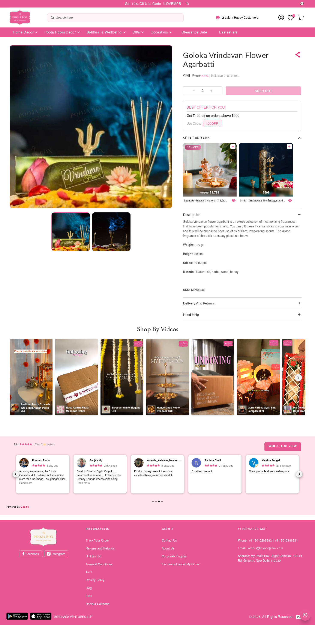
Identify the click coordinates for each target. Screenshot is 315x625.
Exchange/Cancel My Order (180, 564)
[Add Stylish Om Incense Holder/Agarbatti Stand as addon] (289, 146)
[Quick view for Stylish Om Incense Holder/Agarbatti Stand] (290, 200)
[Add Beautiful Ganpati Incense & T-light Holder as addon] (233, 146)
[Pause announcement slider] (301, 3)
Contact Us (169, 540)
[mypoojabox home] (43, 537)
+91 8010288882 (260, 540)
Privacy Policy (95, 580)
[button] (242, 214)
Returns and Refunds (100, 548)
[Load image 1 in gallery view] (70, 231)
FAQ (89, 596)
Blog (89, 588)
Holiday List (93, 556)
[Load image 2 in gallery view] (111, 231)
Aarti (89, 572)
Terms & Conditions (99, 564)
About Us (168, 548)
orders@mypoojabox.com (265, 548)
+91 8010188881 (286, 540)
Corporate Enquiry (174, 556)
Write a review (283, 446)
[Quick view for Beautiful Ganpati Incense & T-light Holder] (233, 200)
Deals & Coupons (97, 604)
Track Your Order (97, 540)
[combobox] (118, 18)
